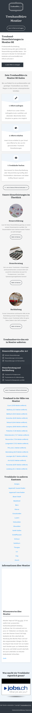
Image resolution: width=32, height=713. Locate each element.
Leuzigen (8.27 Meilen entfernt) (16, 456)
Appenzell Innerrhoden (17, 492)
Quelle (4, 658)
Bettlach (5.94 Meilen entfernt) (16, 414)
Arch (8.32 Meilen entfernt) (17, 460)
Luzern (17, 518)
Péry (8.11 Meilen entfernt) (17, 448)
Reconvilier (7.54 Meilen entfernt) (16, 439)
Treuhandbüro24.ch (25, 705)
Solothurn (17, 543)
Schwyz (17, 539)
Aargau (16, 484)
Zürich (17, 560)
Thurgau (17, 547)
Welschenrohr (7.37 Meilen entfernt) (17, 435)
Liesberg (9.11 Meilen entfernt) (16, 469)
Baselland (16, 501)
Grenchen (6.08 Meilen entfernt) (17, 418)
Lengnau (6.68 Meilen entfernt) (16, 427)
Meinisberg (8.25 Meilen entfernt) (16, 452)
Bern (16, 505)
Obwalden (16, 526)
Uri (17, 552)
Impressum (29, 710)
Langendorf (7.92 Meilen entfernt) (16, 443)
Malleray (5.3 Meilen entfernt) (17, 410)
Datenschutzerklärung (18, 710)
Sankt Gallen (16, 530)
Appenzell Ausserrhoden (16, 488)
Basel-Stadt (17, 497)
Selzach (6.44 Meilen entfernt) (17, 422)
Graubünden (17, 513)
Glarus (17, 509)
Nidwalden (17, 522)
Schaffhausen (16, 535)
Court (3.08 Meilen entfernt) (16, 405)
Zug (17, 556)
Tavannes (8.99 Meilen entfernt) (17, 465)
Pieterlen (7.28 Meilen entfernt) (16, 431)
